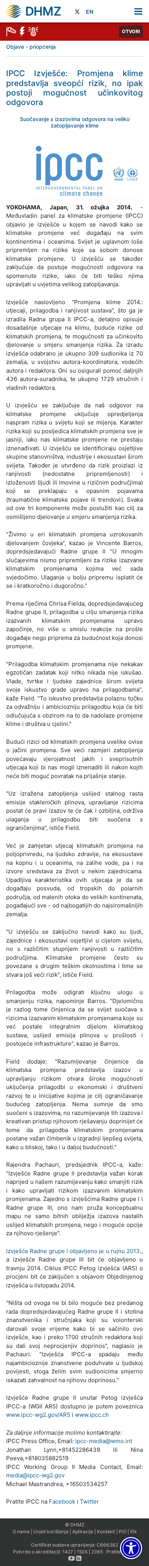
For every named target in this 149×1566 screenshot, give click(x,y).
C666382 (107, 1545)
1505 (82, 1552)
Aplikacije (82, 1531)
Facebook (62, 1501)
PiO (122, 1531)
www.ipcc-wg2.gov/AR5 (38, 1414)
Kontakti (106, 1531)
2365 (97, 1552)
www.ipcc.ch (92, 1414)
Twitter (89, 1501)
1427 (67, 1552)
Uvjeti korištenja (50, 1531)
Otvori (131, 31)
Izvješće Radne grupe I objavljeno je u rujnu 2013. (73, 1251)
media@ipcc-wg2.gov (35, 1475)
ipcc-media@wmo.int (103, 1441)
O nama (21, 1531)
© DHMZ (74, 1525)
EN (89, 11)
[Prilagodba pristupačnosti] (131, 1548)
